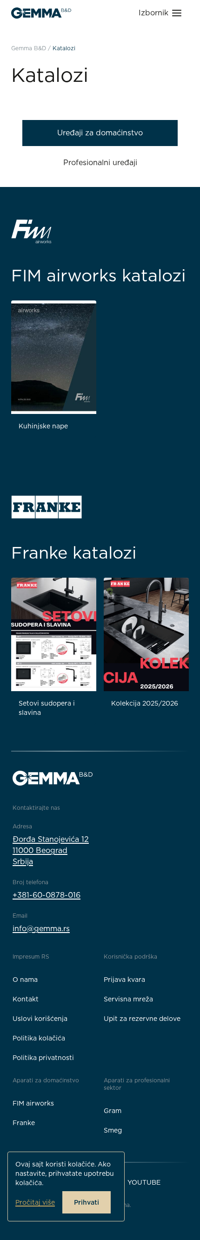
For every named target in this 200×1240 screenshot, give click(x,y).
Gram (112, 1110)
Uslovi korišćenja (40, 1018)
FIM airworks (33, 1103)
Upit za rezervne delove (142, 1018)
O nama (25, 979)
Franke (24, 1123)
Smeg (113, 1130)
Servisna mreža (128, 999)
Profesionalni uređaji (100, 162)
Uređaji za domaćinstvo (100, 132)
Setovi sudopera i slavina (47, 708)
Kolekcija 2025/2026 (144, 703)
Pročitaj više (35, 1202)
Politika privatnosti (43, 1057)
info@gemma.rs (41, 928)
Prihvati (86, 1202)
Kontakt (26, 999)
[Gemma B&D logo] (41, 13)
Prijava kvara (124, 979)
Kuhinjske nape (43, 426)
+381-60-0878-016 (46, 895)
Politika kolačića (39, 1038)
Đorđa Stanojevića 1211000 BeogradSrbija (51, 850)
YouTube (143, 1182)
